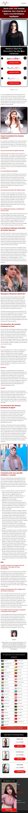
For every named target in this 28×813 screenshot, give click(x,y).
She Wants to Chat (9, 781)
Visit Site (19, 746)
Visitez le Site (14, 63)
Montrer (16, 89)
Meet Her (9, 810)
